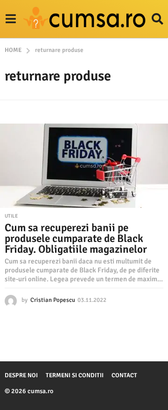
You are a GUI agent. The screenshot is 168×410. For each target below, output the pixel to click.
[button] (10, 19)
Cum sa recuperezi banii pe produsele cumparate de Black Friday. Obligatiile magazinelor (76, 238)
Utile (11, 216)
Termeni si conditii (75, 375)
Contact (124, 375)
